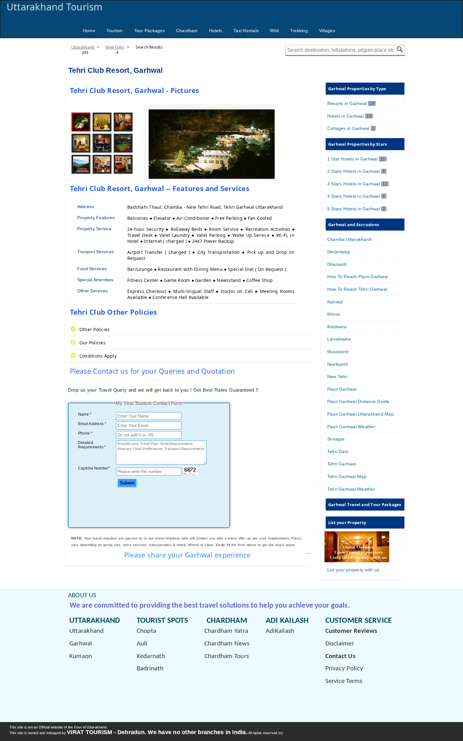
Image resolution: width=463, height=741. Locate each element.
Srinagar (336, 438)
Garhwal (80, 643)
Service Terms (344, 681)
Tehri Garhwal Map (346, 476)
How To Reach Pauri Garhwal (357, 276)
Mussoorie (338, 351)
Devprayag (338, 251)
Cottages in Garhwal (351, 128)
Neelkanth (337, 364)
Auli (142, 643)
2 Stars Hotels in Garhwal (356, 171)
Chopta (146, 631)
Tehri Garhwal (341, 463)
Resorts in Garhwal (351, 103)
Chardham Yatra (226, 631)
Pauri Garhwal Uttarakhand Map (360, 414)
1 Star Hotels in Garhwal (357, 158)
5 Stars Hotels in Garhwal (356, 208)
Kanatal (335, 301)
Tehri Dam (337, 451)
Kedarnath (151, 656)
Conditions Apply (98, 356)
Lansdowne (339, 338)
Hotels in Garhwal (350, 116)
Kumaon (80, 656)
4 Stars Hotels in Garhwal (356, 196)
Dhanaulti (337, 264)
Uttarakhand (83, 47)
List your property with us (353, 569)
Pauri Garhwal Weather (351, 426)
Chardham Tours (226, 656)
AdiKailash (280, 631)
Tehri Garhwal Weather (351, 489)
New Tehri (115, 47)
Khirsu (333, 314)
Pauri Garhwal (342, 389)
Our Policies (92, 343)
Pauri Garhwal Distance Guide (358, 401)
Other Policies (94, 329)
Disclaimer (339, 643)
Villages (327, 30)
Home (89, 30)
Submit (127, 483)
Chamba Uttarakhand (349, 239)
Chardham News (226, 643)
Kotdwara (337, 326)
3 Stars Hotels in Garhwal (358, 183)
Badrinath (150, 668)
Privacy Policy (344, 668)
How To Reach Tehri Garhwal (357, 289)
